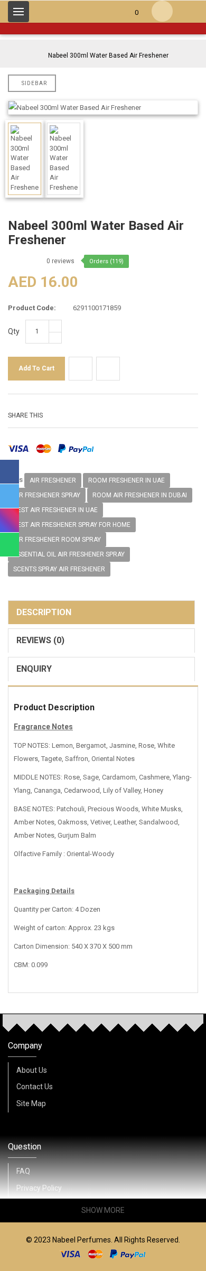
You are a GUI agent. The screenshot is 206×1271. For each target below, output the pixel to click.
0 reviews (60, 261)
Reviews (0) (40, 640)
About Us (31, 1070)
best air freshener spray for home (71, 524)
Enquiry (34, 669)
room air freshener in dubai (139, 495)
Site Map (31, 1103)
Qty (14, 331)
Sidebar (34, 83)
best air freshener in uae (55, 510)
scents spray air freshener (59, 569)
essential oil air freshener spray (69, 554)
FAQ (23, 1171)
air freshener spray (46, 495)
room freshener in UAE (126, 480)
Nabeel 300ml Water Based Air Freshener (108, 55)
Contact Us (34, 1086)
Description (43, 612)
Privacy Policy (39, 1188)
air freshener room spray (57, 539)
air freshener (53, 480)
